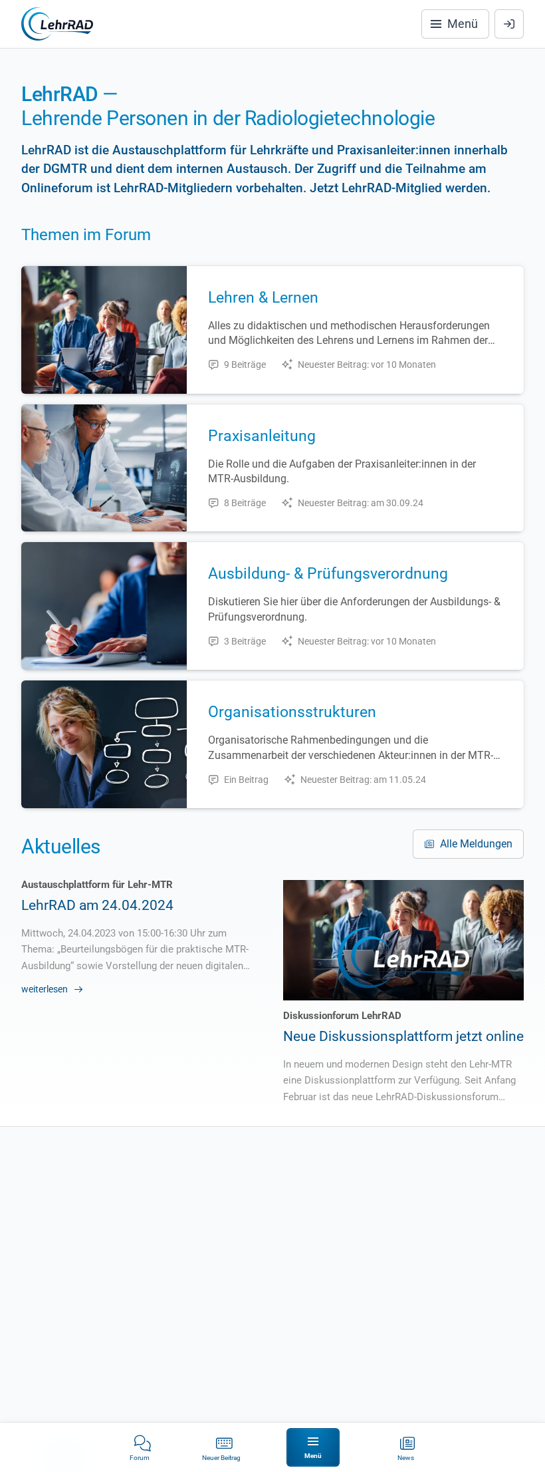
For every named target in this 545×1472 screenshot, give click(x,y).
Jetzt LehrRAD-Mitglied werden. (400, 188)
